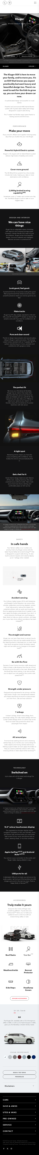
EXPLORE (31, 66)
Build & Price (27, 56)
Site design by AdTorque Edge (27, 1144)
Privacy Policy (31, 1142)
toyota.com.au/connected (28, 529)
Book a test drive (19, 1072)
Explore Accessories (19, 998)
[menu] (35, 3)
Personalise (19, 1076)
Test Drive (11, 56)
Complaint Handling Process (10, 1144)
